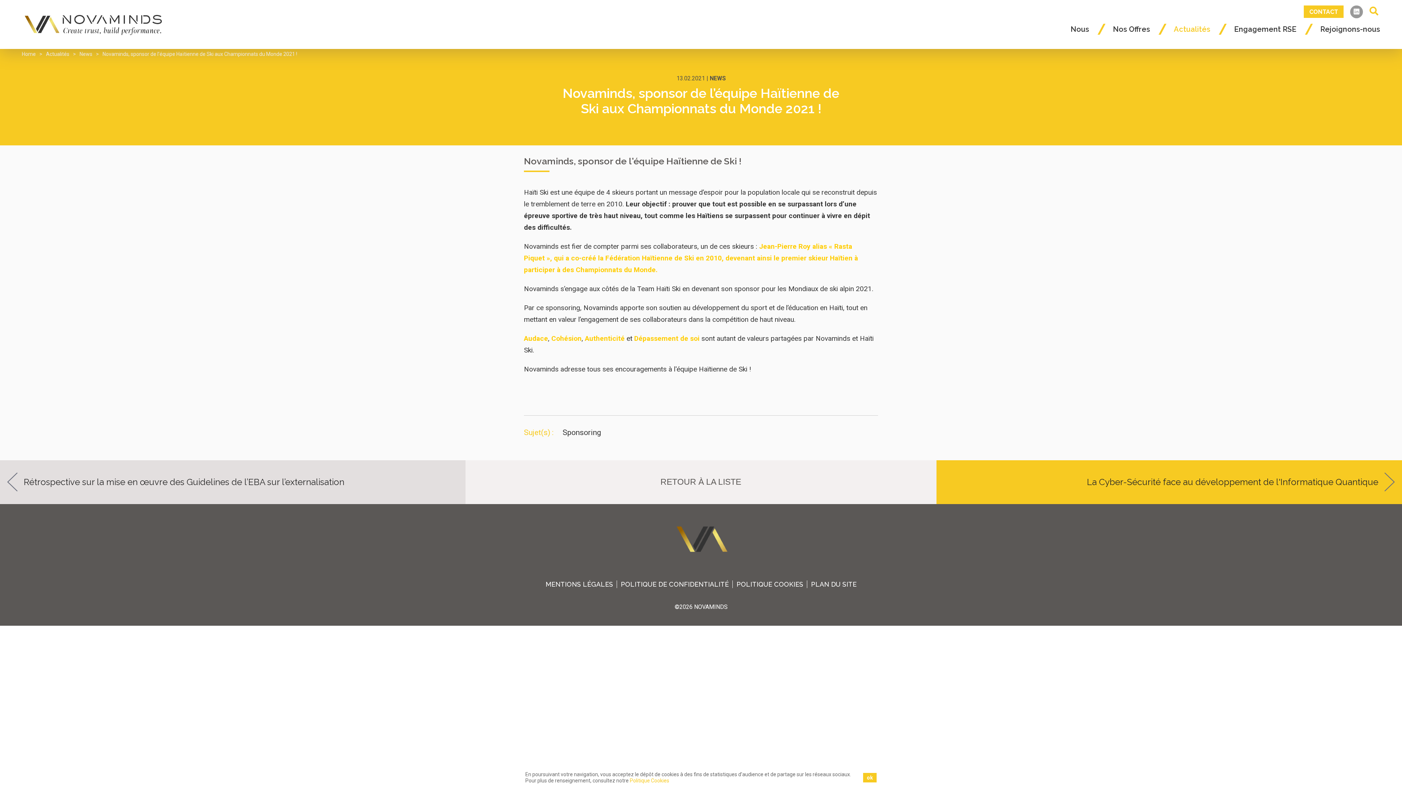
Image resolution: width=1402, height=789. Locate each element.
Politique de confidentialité (675, 584)
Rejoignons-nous (1350, 29)
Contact (1323, 11)
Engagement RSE (1265, 29)
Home (29, 54)
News (86, 54)
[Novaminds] (94, 24)
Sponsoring (582, 432)
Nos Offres (1131, 29)
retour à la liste (700, 482)
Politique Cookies (769, 584)
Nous (1079, 29)
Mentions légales (579, 584)
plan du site (834, 584)
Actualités (1192, 29)
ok (870, 778)
